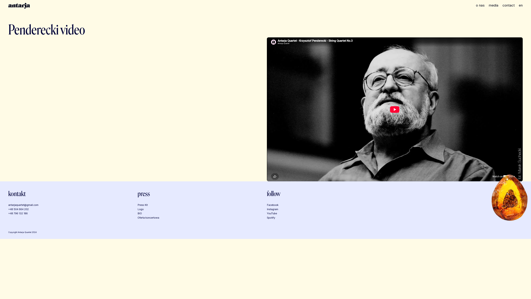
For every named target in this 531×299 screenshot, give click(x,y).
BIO (140, 213)
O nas (480, 5)
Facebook (272, 204)
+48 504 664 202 (18, 209)
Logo (141, 209)
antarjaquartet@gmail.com (23, 204)
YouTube (272, 213)
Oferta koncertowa (148, 217)
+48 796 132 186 (18, 213)
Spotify (271, 217)
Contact (509, 5)
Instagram (272, 209)
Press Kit (143, 204)
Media (493, 5)
